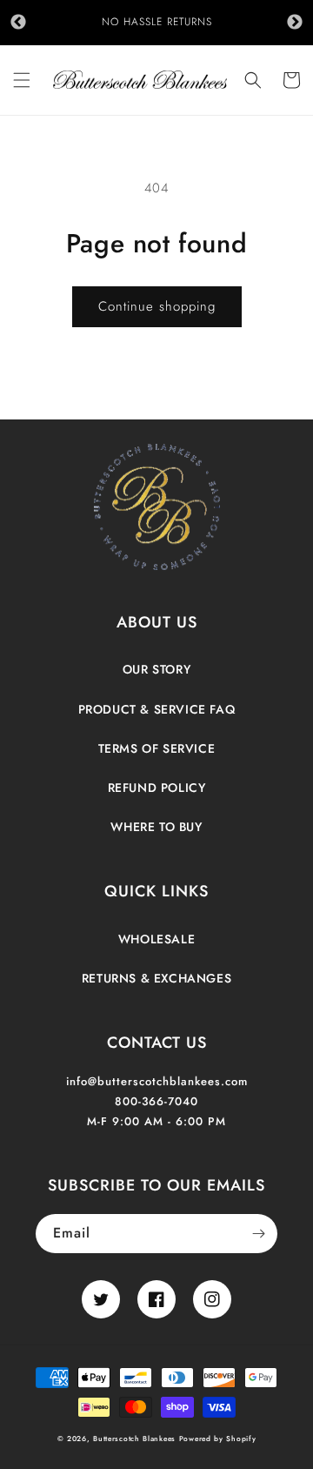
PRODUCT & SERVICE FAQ (157, 709)
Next (294, 22)
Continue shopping (157, 306)
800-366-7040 (156, 1101)
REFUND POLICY (157, 787)
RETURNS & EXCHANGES (156, 978)
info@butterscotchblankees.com (157, 1081)
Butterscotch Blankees (135, 1438)
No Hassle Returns (157, 22)
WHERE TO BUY (156, 826)
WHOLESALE (156, 939)
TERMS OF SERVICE (157, 748)
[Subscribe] (258, 1233)
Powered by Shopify (217, 1438)
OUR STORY (156, 669)
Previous (18, 22)
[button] (22, 80)
